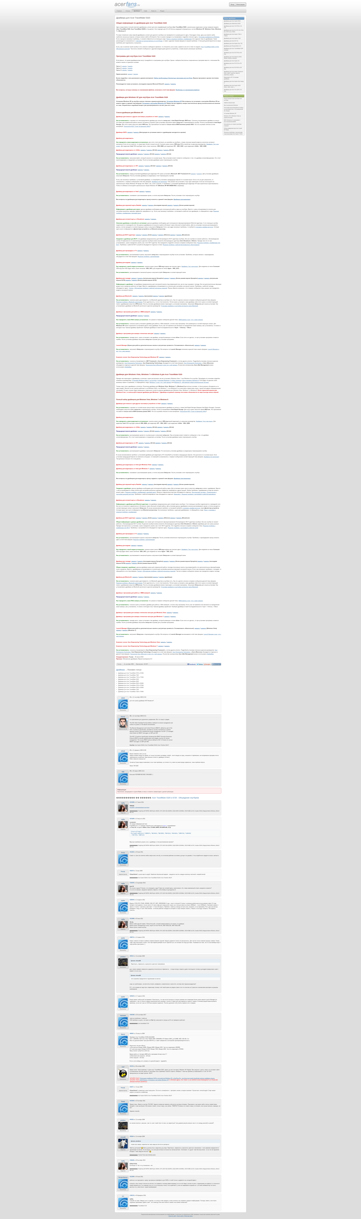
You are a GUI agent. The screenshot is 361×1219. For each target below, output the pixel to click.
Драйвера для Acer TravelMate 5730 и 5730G (131, 685)
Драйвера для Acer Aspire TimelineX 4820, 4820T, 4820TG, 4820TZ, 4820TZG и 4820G (233, 73)
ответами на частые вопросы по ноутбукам (149, 41)
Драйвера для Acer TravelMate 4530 (128, 681)
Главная (119, 11)
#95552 (132, 1119)
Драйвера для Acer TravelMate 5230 (128, 679)
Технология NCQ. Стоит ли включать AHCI (137, 126)
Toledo (123, 1101)
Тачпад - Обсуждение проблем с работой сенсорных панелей (148, 288)
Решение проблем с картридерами (148, 256)
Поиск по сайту (172, 1216)
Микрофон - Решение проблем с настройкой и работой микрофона (195, 494)
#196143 (132, 1195)
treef (123, 1067)
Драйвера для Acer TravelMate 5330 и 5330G (131, 687)
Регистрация (240, 4)
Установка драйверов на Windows (209, 37)
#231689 (132, 818)
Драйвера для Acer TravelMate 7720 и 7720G (131, 677)
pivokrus (123, 956)
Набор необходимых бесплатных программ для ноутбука (173, 78)
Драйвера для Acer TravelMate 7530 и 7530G (131, 691)
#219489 (132, 802)
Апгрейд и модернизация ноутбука (139, 807)
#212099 (132, 1176)
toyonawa (123, 1015)
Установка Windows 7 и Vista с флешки (169, 380)
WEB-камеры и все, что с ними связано (191, 319)
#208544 (132, 899)
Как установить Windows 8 (191, 380)
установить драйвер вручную (204, 227)
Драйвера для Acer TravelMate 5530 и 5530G (131, 683)
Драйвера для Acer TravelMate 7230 (128, 689)
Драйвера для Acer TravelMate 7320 (128, 675)
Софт (145, 11)
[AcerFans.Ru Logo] (127, 4)
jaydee (123, 900)
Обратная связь (188, 1216)
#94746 (132, 1066)
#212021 (132, 852)
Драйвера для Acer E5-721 (231, 41)
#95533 (132, 956)
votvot (123, 698)
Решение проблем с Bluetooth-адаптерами (129, 302)
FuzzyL (119, 664)
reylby (123, 803)
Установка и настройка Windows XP (154, 103)
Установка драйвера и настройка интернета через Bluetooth (179, 306)
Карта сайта (180, 1216)
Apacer (123, 1034)
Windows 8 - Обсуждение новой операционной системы (191, 382)
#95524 (132, 1136)
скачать (124, 66)
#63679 (132, 870)
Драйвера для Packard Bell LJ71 (232, 46)
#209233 (132, 996)
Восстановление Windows (231, 105)
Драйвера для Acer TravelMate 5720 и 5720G (131, 673)
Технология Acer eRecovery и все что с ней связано (161, 365)
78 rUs (123, 852)
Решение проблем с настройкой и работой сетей (183, 528)
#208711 (132, 937)
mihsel (123, 751)
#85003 (132, 1033)
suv (123, 1196)
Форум (162, 11)
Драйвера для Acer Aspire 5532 (232, 21)
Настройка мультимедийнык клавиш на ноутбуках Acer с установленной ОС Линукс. (233, 109)
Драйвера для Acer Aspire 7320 (232, 38)
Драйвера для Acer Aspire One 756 (233, 43)
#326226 (132, 1160)
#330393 (132, 882)
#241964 (132, 1100)
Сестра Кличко (123, 1177)
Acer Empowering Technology (133, 363)
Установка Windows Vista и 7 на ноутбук (144, 380)
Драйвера (137, 11)
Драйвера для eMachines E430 (232, 23)
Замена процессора (229, 102)
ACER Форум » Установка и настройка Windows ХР (154, 1080)
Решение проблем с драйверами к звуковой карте (140, 492)
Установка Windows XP (174, 101)
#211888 (132, 918)
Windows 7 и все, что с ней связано (160, 382)
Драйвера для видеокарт (159, 181)
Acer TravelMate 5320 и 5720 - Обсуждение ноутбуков (175, 798)
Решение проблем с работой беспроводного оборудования (181, 244)
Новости (153, 11)
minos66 (123, 1137)
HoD (123, 771)
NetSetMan (128, 367)
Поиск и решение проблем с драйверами (179, 39)
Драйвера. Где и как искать (189, 266)
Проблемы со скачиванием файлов (187, 90)
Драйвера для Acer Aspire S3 (231, 61)
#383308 (132, 1014)
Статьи (128, 11)
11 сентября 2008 (129, 664)
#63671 (132, 1087)
